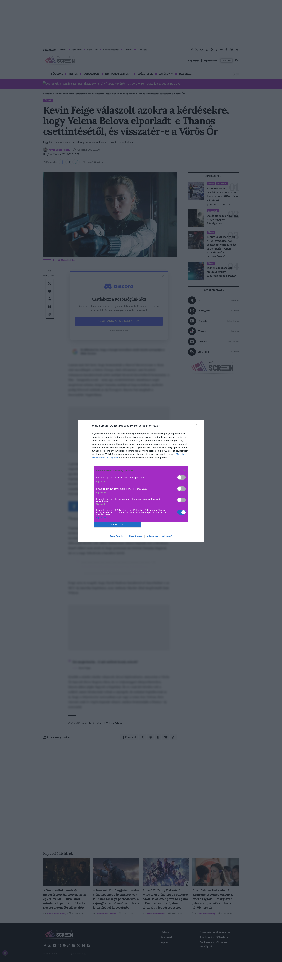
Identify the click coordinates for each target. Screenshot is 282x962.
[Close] (197, 426)
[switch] (181, 477)
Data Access (135, 536)
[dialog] (141, 481)
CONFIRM (117, 524)
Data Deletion (117, 536)
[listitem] (141, 470)
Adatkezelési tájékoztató (159, 536)
